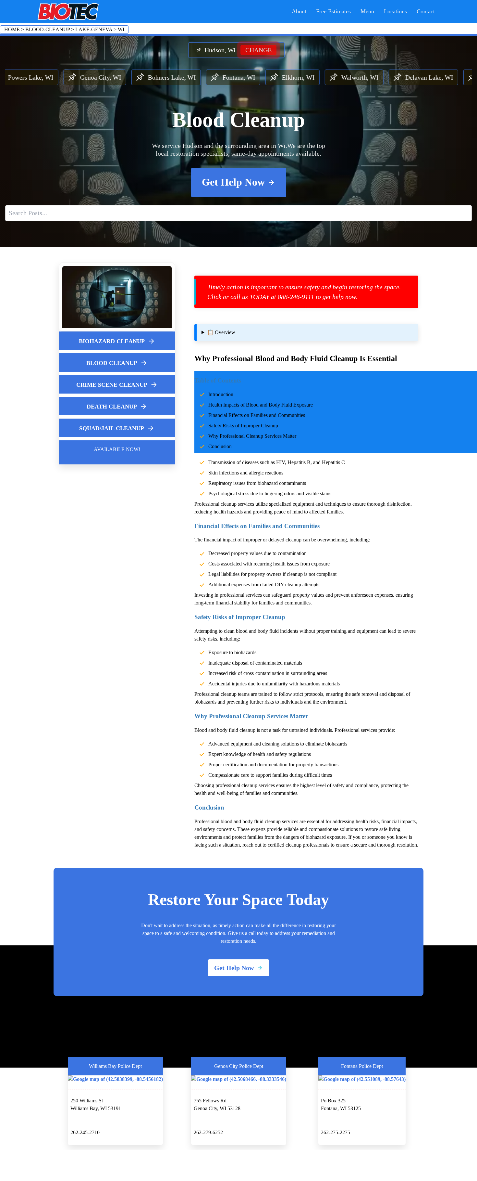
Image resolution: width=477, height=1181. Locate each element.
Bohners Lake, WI (115, 77)
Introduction (220, 394)
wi (121, 29)
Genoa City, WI (43, 77)
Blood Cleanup (238, 119)
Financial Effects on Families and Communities (256, 415)
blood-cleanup (47, 29)
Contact (426, 11)
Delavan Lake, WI (372, 77)
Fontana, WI (182, 77)
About (299, 11)
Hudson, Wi (238, 50)
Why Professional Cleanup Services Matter (252, 436)
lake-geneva (93, 29)
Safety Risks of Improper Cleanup (243, 425)
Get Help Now (233, 182)
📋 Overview (221, 332)
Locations (395, 11)
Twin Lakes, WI (444, 77)
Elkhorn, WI (241, 77)
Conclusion (220, 446)
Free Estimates (333, 11)
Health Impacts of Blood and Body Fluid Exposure (260, 405)
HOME (12, 29)
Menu (367, 11)
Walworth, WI (302, 77)
